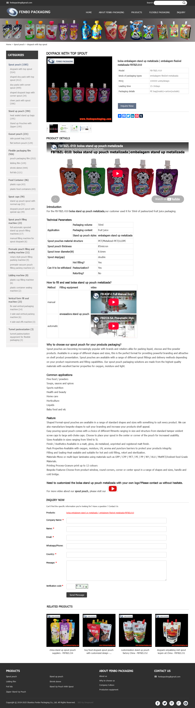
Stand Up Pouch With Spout (61, 686)
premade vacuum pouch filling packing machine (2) (22, 266)
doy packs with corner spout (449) (20, 86)
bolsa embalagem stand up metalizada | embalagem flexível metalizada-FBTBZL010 (100, 513)
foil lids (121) (16, 172)
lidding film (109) (18, 163)
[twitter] (164, 705)
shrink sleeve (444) (19, 168)
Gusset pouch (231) (18, 134)
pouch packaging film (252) (23, 158)
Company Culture (106, 685)
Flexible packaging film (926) (20, 152)
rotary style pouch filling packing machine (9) (21, 258)
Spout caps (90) (17, 196)
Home (89, 12)
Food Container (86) (19, 180)
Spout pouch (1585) (18, 64)
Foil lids (9, 686)
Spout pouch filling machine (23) (18, 221)
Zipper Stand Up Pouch (16, 691)
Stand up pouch (56, 676)
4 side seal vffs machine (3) (22, 322)
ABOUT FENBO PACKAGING (111, 12)
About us (103, 676)
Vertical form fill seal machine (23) (19, 300)
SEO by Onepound (85, 702)
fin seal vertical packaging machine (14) (22, 308)
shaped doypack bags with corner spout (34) (22, 94)
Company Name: (55, 520)
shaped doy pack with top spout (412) (22, 78)
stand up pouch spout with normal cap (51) (22, 202)
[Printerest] (171, 705)
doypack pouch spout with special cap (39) (22, 210)
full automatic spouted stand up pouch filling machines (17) (20, 230)
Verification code (54, 585)
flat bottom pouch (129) (21, 143)
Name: (50, 528)
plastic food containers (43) (22, 189)
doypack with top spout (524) (21, 70)
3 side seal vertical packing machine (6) (22, 315)
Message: (51, 562)
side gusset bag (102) (20, 138)
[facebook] (157, 705)
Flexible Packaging (159, 12)
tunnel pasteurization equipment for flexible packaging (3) (20, 336)
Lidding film (11, 681)
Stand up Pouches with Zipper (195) (21, 125)
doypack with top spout (37, 44)
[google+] (178, 705)
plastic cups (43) (17, 184)
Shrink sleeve (55, 681)
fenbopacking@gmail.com (21, 2)
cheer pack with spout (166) (20, 102)
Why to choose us (107, 680)
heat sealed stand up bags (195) (22, 117)
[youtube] (185, 705)
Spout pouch (19, 44)
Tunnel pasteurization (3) (21, 329)
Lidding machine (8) (18, 275)
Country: (51, 554)
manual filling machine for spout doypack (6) (22, 240)
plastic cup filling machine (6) (22, 281)
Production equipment (108, 689)
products (136, 12)
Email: (50, 537)
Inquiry (181, 12)
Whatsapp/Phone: (54, 545)
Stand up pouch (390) (19, 111)
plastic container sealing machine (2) (21, 289)
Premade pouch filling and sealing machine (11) (21, 251)
